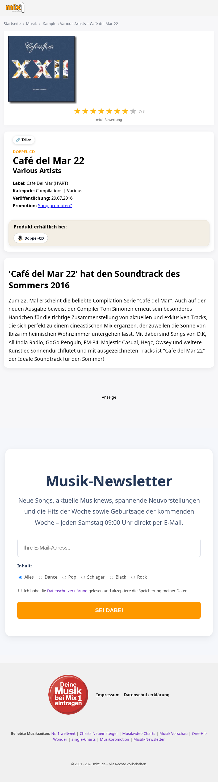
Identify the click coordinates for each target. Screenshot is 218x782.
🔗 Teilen (23, 140)
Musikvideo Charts (139, 733)
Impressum (108, 694)
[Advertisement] (109, 412)
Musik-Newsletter (149, 739)
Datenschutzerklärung (67, 590)
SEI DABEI (109, 610)
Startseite (12, 23)
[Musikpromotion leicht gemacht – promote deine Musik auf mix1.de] (68, 695)
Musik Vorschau (174, 733)
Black (121, 577)
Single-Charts (84, 739)
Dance (51, 577)
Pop (72, 577)
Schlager (96, 577)
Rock (142, 577)
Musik (31, 23)
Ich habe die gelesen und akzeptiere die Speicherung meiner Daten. (105, 590)
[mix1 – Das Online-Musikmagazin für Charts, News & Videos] (16, 5)
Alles (29, 577)
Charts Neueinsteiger (99, 733)
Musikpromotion (115, 739)
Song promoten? (55, 205)
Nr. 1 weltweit (64, 733)
